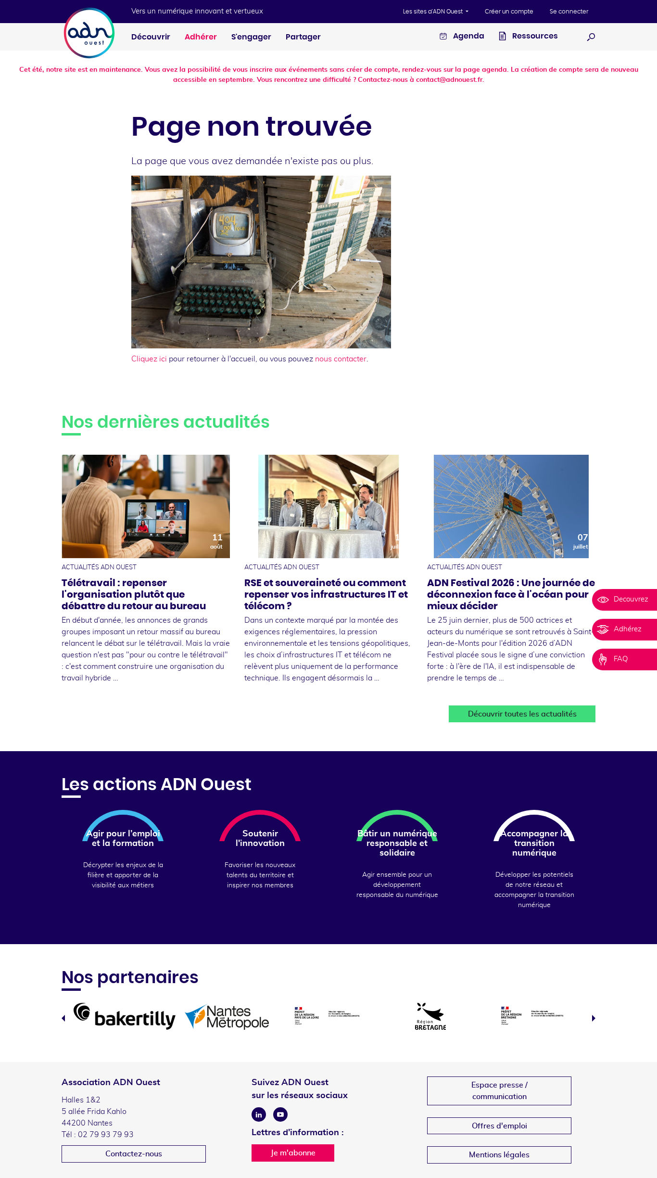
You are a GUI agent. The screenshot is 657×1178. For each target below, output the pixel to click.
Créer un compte (509, 11)
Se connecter (569, 11)
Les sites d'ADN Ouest (433, 11)
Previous (63, 1018)
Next (593, 1018)
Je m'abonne (293, 1153)
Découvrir (150, 37)
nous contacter (340, 359)
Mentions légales (499, 1155)
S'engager (251, 37)
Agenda (468, 36)
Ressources (534, 36)
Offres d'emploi (499, 1126)
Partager (303, 37)
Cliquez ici (149, 359)
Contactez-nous (133, 1154)
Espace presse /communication (499, 1091)
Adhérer (201, 37)
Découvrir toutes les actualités (522, 714)
